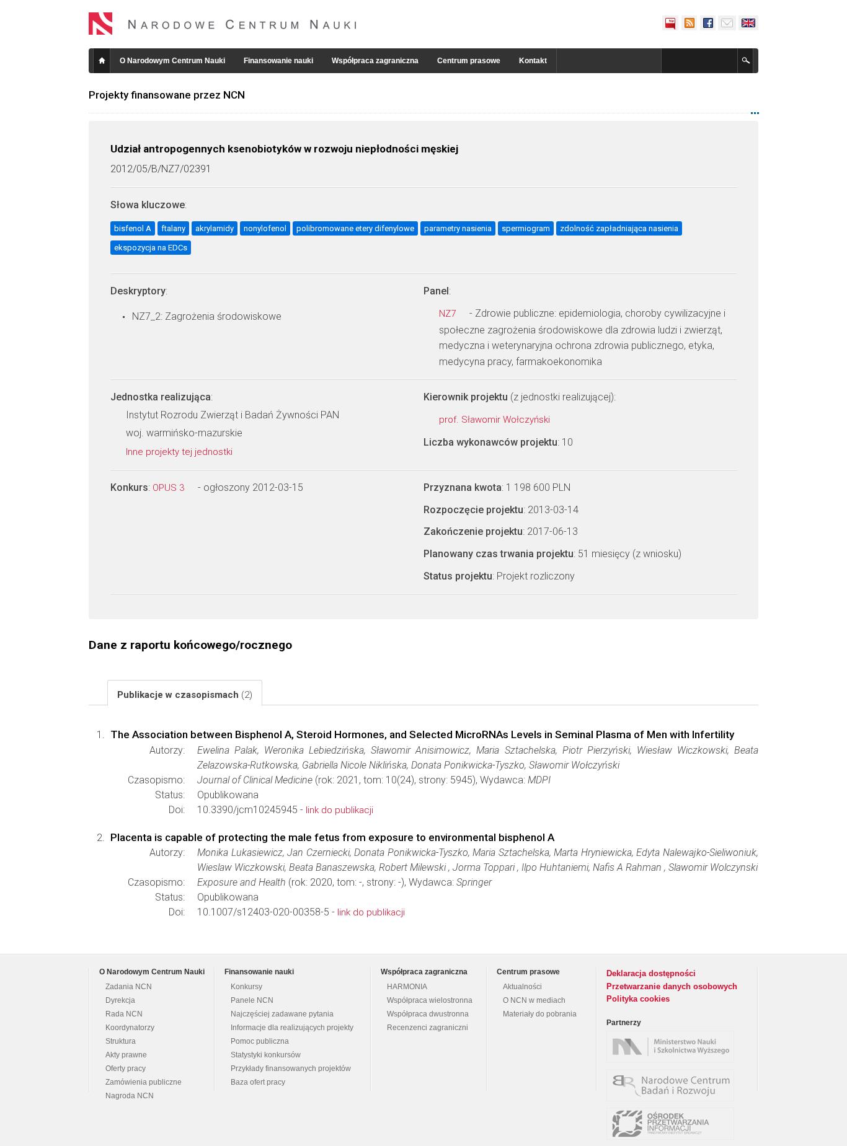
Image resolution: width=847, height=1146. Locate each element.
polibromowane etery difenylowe (355, 228)
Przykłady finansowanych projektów (291, 1068)
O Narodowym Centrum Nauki (172, 60)
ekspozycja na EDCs (150, 247)
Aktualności (522, 986)
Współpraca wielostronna (429, 1000)
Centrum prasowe (468, 60)
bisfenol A (132, 228)
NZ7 (448, 313)
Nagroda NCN (129, 1096)
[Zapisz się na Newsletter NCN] (727, 22)
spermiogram (526, 228)
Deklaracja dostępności (651, 973)
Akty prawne (126, 1055)
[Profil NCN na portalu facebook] (707, 22)
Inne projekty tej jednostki (180, 451)
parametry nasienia (458, 228)
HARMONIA (407, 986)
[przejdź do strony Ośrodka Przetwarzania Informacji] (673, 1124)
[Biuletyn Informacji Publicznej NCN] (670, 22)
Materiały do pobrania (540, 1014)
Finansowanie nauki (278, 60)
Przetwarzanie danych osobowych (671, 986)
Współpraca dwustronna (428, 1014)
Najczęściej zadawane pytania (282, 1014)
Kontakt (533, 60)
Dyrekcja (120, 1000)
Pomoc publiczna (260, 1041)
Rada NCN (124, 1014)
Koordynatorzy (129, 1027)
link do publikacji (339, 810)
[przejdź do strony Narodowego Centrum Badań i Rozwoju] (673, 1085)
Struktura (120, 1041)
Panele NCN (252, 1000)
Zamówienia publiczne (143, 1082)
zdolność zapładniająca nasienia (619, 228)
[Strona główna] (223, 23)
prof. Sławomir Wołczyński (495, 419)
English (748, 22)
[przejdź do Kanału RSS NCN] (689, 22)
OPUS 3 (170, 487)
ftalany (173, 228)
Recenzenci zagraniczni (427, 1027)
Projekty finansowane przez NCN (167, 95)
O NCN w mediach (534, 1000)
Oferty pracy (125, 1068)
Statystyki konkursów (266, 1055)
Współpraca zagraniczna (375, 60)
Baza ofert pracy (258, 1082)
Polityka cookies (638, 998)
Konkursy (246, 986)
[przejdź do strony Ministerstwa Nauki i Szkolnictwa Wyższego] (673, 1047)
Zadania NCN (128, 986)
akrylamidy (214, 228)
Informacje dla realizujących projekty (292, 1027)
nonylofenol (265, 228)
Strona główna (101, 60)
